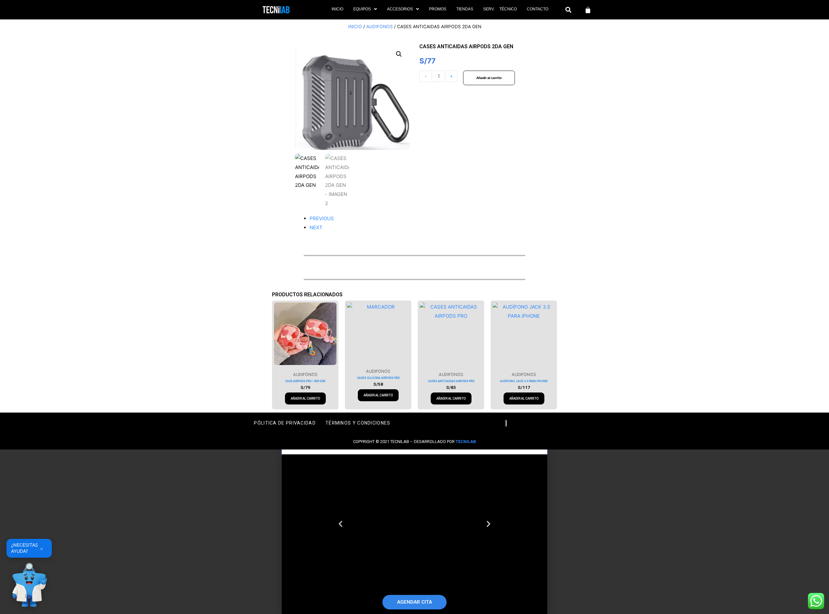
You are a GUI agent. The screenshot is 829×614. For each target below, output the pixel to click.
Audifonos (379, 26)
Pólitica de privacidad (285, 423)
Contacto (537, 9)
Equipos (362, 9)
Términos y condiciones (358, 423)
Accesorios (400, 9)
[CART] (588, 10)
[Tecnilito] (29, 585)
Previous (322, 218)
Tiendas (464, 9)
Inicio (337, 9)
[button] (365, 9)
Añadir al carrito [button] (305, 398)
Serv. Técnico (500, 9)
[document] (414, 531)
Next (316, 227)
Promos (437, 9)
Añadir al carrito (489, 78)
